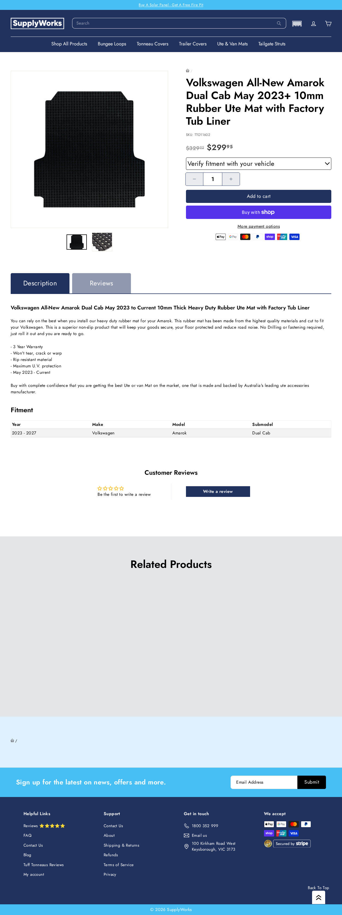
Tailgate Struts (271, 43)
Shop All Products (69, 43)
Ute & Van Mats (232, 43)
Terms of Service (119, 865)
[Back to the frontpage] (187, 70)
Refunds (111, 855)
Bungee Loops (112, 43)
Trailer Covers (193, 43)
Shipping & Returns (121, 845)
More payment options (259, 226)
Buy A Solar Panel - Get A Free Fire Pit (171, 4)
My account (34, 874)
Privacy (110, 874)
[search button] (279, 23)
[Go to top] (318, 897)
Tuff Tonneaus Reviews (44, 865)
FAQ (28, 835)
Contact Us (33, 845)
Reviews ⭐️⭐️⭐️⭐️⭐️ (44, 826)
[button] (297, 23)
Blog (28, 855)
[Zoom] (89, 149)
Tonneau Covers (152, 43)
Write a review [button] (218, 491)
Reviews (101, 283)
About (109, 835)
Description (40, 283)
